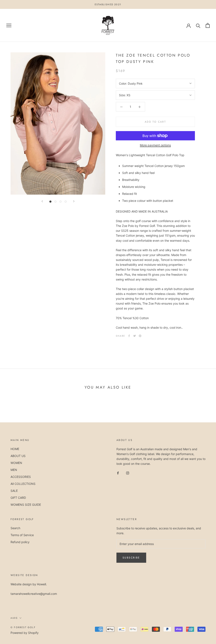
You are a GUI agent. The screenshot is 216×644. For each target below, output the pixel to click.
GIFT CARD (18, 497)
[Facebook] (129, 336)
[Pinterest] (140, 336)
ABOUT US (18, 456)
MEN (14, 470)
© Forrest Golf (23, 627)
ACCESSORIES (21, 477)
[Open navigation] (8, 25)
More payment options (155, 145)
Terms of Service (22, 535)
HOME (15, 449)
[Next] (73, 201)
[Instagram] (127, 472)
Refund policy (20, 542)
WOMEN (16, 463)
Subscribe (131, 558)
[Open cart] (208, 25)
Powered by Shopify (25, 633)
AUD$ (14, 618)
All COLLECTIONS (23, 483)
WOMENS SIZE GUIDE (26, 504)
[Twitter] (134, 336)
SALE (14, 490)
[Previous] (42, 201)
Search (15, 528)
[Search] (198, 25)
